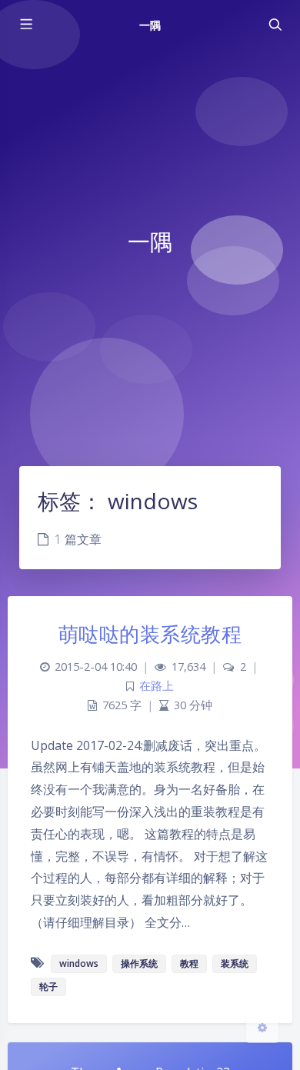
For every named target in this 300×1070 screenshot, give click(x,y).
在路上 (156, 685)
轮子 (48, 986)
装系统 (234, 963)
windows (78, 963)
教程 (189, 963)
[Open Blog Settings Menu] (262, 1027)
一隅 (150, 25)
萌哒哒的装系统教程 (150, 634)
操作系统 (139, 963)
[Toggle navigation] (274, 24)
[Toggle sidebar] (25, 24)
